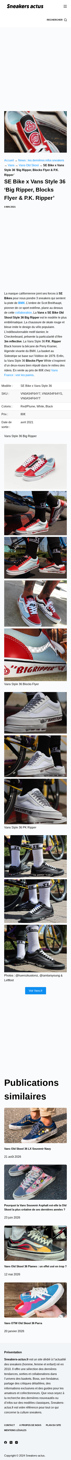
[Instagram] (16, 1442)
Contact (9, 1425)
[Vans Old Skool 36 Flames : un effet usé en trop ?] (35, 1243)
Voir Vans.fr (35, 990)
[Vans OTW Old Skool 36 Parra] (35, 1300)
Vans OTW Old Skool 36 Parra (23, 1323)
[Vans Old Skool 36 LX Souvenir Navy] (35, 1125)
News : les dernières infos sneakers (41, 160)
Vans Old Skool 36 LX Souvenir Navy (27, 1148)
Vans (11, 165)
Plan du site (53, 1425)
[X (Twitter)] (11, 1442)
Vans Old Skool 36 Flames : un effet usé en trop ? (35, 1266)
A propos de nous (30, 1425)
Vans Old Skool (29, 165)
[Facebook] (5, 1442)
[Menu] (65, 6)
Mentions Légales (15, 1430)
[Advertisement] (35, 64)
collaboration (23, 312)
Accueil (9, 160)
